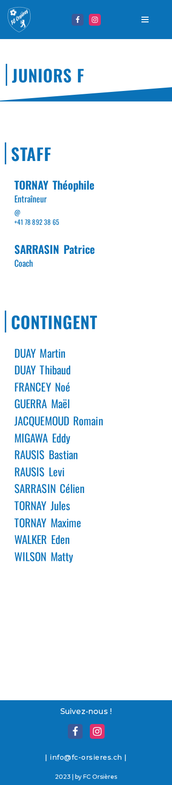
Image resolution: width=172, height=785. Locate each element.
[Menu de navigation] (145, 20)
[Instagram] (95, 20)
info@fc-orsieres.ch (86, 757)
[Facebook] (78, 20)
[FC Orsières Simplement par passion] (19, 19)
